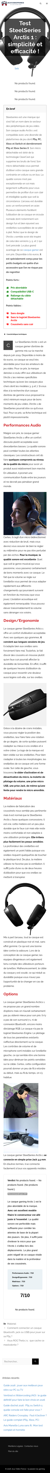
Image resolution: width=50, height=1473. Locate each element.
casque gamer (31, 250)
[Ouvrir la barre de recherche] (40, 3)
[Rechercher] (35, 1362)
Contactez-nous (31, 1446)
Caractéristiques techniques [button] (17, 334)
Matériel (11, 1323)
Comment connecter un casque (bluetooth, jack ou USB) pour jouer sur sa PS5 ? (24, 1332)
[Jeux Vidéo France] (12, 3)
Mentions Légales (15, 1446)
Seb (17, 68)
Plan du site (13, 1451)
